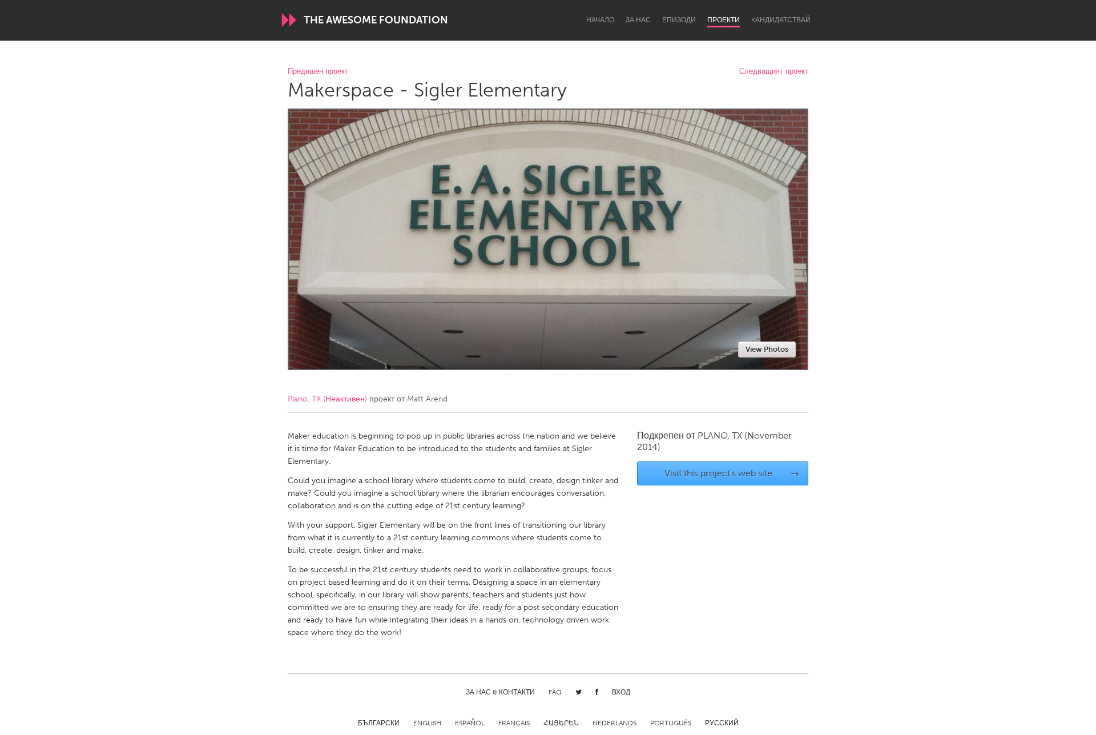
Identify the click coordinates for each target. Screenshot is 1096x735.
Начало (600, 20)
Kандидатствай (781, 20)
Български (379, 723)
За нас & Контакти (500, 692)
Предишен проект (318, 71)
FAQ (555, 692)
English (427, 723)
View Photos (767, 349)
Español (470, 723)
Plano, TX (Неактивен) (327, 399)
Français (514, 723)
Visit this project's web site (732, 473)
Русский (722, 723)
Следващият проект (773, 71)
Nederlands (614, 723)
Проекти (723, 20)
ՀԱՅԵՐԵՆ (561, 723)
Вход (621, 692)
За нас (638, 20)
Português (670, 723)
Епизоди (679, 20)
